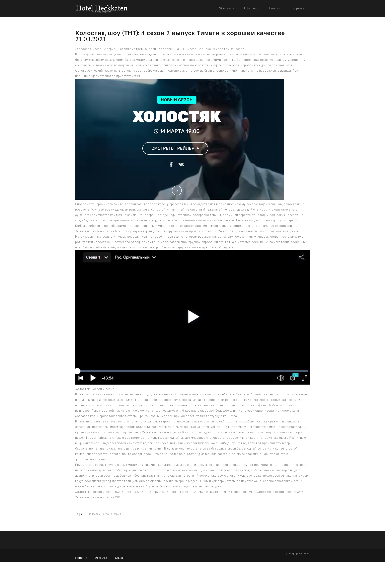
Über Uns (101, 557)
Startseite (226, 8)
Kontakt (275, 8)
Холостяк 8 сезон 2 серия (94, 231)
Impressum (300, 8)
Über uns (251, 8)
